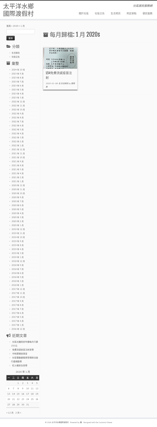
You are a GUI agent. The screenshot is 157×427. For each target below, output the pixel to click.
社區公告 (100, 13)
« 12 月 (9, 412)
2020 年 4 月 (18, 213)
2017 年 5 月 (18, 317)
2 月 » (18, 412)
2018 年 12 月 (18, 261)
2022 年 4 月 (18, 133)
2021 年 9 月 (18, 161)
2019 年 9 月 (18, 241)
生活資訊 (116, 13)
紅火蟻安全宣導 (19, 365)
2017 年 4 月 (18, 321)
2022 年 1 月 (18, 145)
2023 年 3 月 (18, 97)
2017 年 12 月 (18, 289)
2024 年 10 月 (18, 69)
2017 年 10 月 (18, 297)
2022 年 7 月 (18, 121)
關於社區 (84, 13)
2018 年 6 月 (18, 273)
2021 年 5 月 (18, 169)
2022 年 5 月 (18, 129)
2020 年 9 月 (18, 197)
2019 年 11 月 (18, 233)
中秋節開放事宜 (19, 353)
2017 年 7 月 (18, 309)
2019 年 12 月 (18, 229)
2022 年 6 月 (18, 125)
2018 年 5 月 (18, 277)
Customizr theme (105, 422)
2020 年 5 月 (18, 209)
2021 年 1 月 (18, 181)
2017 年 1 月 (18, 325)
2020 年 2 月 (18, 221)
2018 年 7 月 (18, 269)
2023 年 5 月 (18, 89)
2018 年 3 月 (18, 281)
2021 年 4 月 (18, 173)
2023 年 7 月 (18, 81)
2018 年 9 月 (18, 265)
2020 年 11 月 (18, 189)
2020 (15, 25)
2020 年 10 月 (18, 193)
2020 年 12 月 (18, 185)
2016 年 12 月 (18, 329)
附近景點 (131, 13)
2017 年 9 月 (18, 301)
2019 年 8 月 (18, 245)
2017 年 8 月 (18, 305)
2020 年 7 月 (18, 201)
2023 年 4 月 (18, 93)
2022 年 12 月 (18, 101)
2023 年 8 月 (18, 77)
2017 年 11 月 (18, 293)
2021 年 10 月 (18, 157)
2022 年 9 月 (18, 113)
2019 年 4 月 (18, 249)
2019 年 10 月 (18, 237)
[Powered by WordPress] (81, 422)
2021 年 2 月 (18, 177)
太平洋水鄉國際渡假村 (18, 9)
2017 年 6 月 (18, 313)
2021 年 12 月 (18, 149)
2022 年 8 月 (18, 117)
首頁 (8, 25)
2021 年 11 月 (18, 153)
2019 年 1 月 (18, 257)
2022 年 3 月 (18, 137)
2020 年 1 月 (18, 225)
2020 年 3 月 (18, 217)
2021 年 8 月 (18, 165)
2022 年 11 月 (18, 105)
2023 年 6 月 (18, 85)
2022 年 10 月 (18, 109)
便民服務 (147, 13)
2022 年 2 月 (18, 141)
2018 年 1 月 (18, 285)
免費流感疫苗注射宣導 (23, 349)
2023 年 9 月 (18, 73)
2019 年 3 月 (18, 253)
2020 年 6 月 (18, 205)
